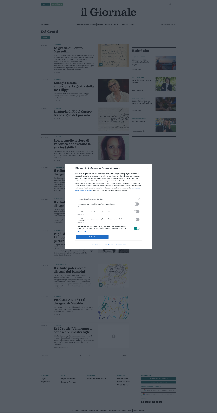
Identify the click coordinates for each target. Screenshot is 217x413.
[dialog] (108, 206)
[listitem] (108, 199)
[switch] (136, 204)
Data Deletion (96, 245)
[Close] (147, 168)
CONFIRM (92, 237)
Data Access (108, 245)
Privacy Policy (121, 245)
